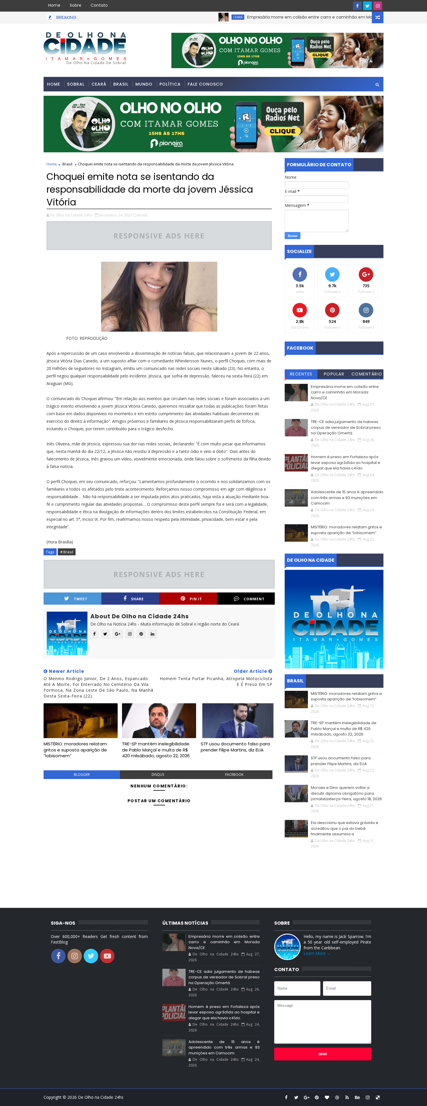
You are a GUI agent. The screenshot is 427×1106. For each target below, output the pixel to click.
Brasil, (142, 215)
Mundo (143, 84)
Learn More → (317, 953)
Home (54, 5)
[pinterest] (316, 1097)
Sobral (76, 84)
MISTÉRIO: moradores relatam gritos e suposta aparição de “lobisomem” (75, 750)
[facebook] (357, 5)
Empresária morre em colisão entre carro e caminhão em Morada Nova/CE (299, 17)
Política (170, 84)
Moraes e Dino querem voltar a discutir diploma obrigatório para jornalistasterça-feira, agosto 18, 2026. (347, 793)
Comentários (367, 375)
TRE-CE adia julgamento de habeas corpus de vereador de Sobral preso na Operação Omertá (346, 427)
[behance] (357, 1097)
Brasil (120, 84)
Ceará (213, 17)
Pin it (196, 599)
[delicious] (377, 1097)
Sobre (75, 5)
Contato (99, 5)
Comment (254, 599)
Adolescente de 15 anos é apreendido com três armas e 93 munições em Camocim (347, 497)
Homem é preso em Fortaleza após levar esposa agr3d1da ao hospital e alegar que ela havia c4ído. (345, 462)
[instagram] (377, 5)
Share (137, 599)
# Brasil (66, 551)
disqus (158, 774)
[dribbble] (337, 1097)
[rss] (347, 1097)
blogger (82, 774)
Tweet (80, 599)
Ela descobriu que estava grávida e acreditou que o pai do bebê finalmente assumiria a (344, 828)
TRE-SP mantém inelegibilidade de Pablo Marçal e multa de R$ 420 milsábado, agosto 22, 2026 (156, 750)
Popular (334, 374)
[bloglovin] (326, 1097)
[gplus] (306, 1097)
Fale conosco (205, 84)
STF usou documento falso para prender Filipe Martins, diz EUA (235, 747)
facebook (234, 774)
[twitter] (367, 5)
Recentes (301, 374)
